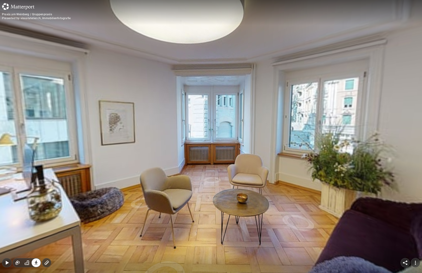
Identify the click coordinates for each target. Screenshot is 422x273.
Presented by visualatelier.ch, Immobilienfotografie (36, 18)
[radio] (17, 262)
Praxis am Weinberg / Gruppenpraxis (27, 14)
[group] (27, 262)
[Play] (6, 262)
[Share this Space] (405, 262)
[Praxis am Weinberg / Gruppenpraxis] (211, 136)
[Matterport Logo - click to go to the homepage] (18, 6)
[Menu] (415, 262)
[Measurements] (46, 262)
